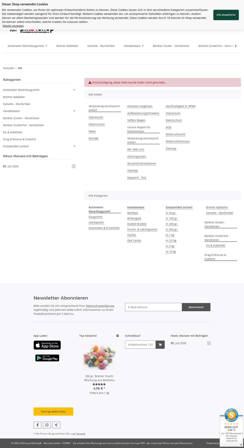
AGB (168, 127)
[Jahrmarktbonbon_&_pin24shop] (47, 345)
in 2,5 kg (171, 240)
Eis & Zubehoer (216, 245)
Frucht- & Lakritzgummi (142, 229)
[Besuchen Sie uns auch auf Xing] (56, 425)
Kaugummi (96, 217)
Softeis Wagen (136, 120)
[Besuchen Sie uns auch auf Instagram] (47, 425)
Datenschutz (97, 124)
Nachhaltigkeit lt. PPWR (181, 106)
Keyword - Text (136, 177)
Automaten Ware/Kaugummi (21, 90)
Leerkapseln (96, 222)
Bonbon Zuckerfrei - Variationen (217, 238)
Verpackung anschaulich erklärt (104, 108)
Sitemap (132, 170)
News (92, 131)
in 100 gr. (172, 218)
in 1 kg (170, 235)
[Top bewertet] (117, 335)
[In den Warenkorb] (160, 345)
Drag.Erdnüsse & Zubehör (215, 257)
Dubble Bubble (137, 224)
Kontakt (93, 138)
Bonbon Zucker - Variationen (215, 224)
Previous (89, 370)
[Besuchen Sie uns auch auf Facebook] (37, 425)
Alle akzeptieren (226, 14)
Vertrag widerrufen (53, 411)
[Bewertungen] (99, 384)
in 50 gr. (171, 213)
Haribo (131, 235)
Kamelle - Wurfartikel (219, 213)
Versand (80, 433)
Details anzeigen (13, 26)
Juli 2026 (41, 166)
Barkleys (132, 213)
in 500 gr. (172, 229)
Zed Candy (134, 240)
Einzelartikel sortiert (16, 146)
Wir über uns (135, 149)
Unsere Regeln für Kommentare (139, 129)
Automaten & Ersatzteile (104, 228)
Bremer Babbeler (217, 207)
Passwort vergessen (139, 106)
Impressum (96, 117)
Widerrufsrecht (175, 134)
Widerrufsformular (178, 141)
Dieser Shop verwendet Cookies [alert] (25, 4)
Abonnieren (196, 307)
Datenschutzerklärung (100, 306)
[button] (233, 46)
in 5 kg (170, 246)
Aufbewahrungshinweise (143, 113)
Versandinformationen (141, 163)
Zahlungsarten (136, 156)
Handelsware (11, 111)
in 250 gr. (172, 224)
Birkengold (134, 218)
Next (110, 370)
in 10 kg (171, 251)
